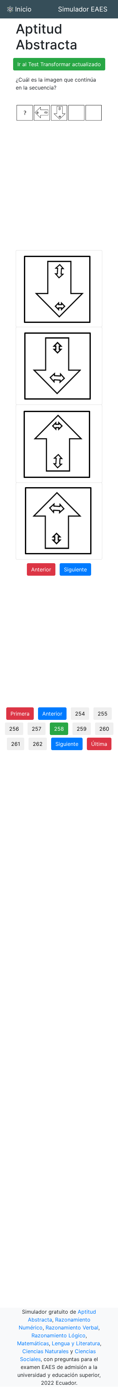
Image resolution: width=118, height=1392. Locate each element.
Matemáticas (33, 1343)
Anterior (41, 569)
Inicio (23, 9)
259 (82, 728)
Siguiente (75, 569)
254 (80, 713)
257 (36, 728)
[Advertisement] (59, 185)
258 (59, 728)
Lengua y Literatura (76, 1343)
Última (99, 744)
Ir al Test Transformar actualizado (59, 64)
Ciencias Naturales (45, 1351)
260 (104, 728)
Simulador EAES (83, 9)
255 (103, 713)
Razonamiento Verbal (72, 1327)
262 (38, 744)
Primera (20, 713)
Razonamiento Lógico (58, 1335)
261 (15, 744)
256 (14, 728)
